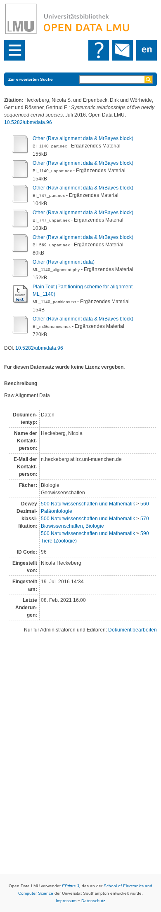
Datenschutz (93, 900)
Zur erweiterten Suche (30, 79)
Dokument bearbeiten (132, 630)
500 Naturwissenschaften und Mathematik (88, 504)
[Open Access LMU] (80, 19)
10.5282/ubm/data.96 (28, 122)
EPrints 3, (71, 886)
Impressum (66, 900)
